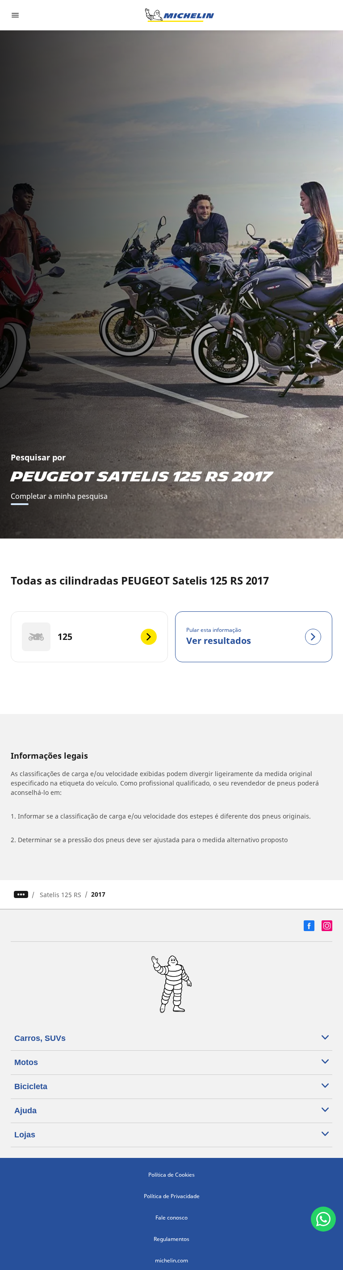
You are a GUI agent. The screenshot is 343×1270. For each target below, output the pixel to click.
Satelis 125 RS (60, 894)
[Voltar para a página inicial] (179, 15)
